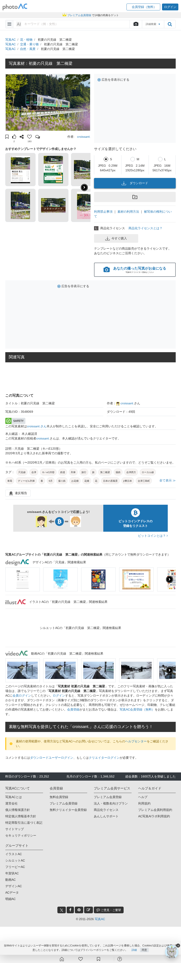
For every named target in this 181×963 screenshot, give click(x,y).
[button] (143, 7)
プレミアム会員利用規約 (155, 810)
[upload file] (136, 24)
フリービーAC (15, 867)
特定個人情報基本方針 (20, 816)
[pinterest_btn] (79, 910)
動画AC (10, 879)
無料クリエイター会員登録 (68, 810)
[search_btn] (169, 24)
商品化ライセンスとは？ (145, 228)
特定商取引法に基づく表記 (23, 822)
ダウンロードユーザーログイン (51, 757)
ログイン (59, 695)
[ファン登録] (80, 959)
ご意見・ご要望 (110, 910)
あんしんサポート (106, 816)
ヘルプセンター (136, 741)
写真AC (10, 39)
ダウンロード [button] (139, 183)
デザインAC (13, 886)
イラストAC (13, 854)
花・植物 (26, 39)
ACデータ (12, 892)
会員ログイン (22, 695)
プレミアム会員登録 (63, 803)
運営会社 (11, 803)
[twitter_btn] (61, 910)
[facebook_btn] (70, 910)
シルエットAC (15, 860)
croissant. (83, 136)
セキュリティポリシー (20, 835)
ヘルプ (142, 797)
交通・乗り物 (29, 44)
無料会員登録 (59, 797)
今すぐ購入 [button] (119, 238)
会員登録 (73, 709)
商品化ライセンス (106, 810)
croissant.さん (37, 426)
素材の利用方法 (128, 211)
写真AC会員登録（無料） (137, 709)
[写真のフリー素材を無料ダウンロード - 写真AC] (15, 7)
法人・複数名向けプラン (111, 803)
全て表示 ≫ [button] (167, 480)
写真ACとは (13, 797)
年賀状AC (12, 873)
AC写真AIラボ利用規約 (154, 816)
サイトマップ (14, 829)
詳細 (134, 950)
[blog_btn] (88, 910)
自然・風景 (28, 49)
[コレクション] (98, 959)
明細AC (10, 899)
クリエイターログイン (104, 757)
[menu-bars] (9, 24)
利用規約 (144, 803)
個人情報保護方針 (17, 810)
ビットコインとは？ (152, 535)
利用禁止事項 (103, 211)
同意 (144, 950)
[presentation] (169, 579)
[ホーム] (61, 959)
